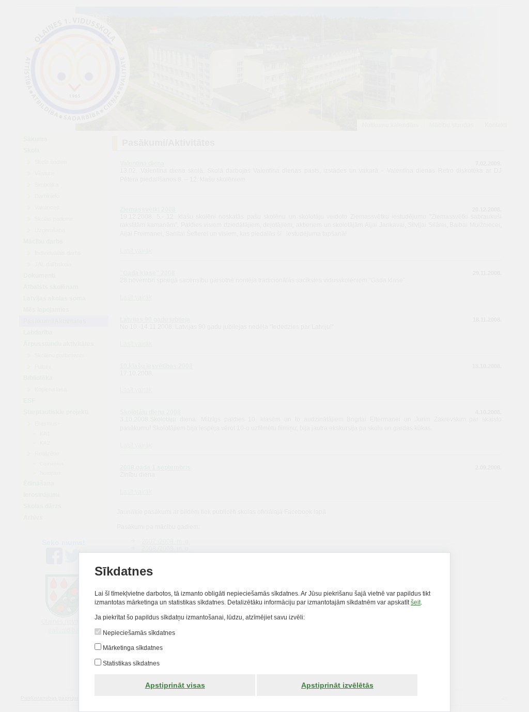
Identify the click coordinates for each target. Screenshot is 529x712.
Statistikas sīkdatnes (130, 663)
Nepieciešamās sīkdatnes (138, 633)
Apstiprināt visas (175, 685)
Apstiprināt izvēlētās (337, 685)
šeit (416, 602)
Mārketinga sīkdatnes (132, 648)
